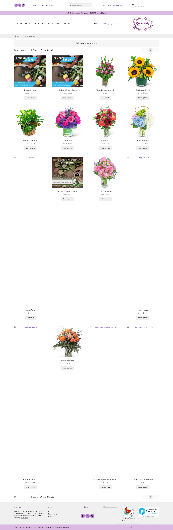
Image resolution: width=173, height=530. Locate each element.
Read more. (24, 517)
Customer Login (117, 5)
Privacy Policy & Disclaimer (62, 527)
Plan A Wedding (51, 24)
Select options (30, 98)
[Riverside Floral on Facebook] (16, 5)
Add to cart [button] (105, 98)
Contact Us (51, 516)
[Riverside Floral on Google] (23, 5)
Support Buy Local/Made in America (43, 5)
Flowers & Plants (27, 36)
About (28, 24)
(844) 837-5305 (113, 24)
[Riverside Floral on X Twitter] (19, 5)
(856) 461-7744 (101, 24)
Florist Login (106, 5)
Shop (36, 24)
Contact (67, 24)
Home (19, 24)
